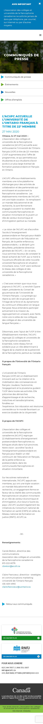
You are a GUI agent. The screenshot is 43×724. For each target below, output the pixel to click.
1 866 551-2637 (22, 667)
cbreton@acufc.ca (11, 566)
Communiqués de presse (18, 77)
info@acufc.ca (9, 670)
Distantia (26, 711)
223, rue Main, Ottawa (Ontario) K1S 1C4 (20, 673)
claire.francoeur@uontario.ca (16, 587)
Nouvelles (10, 92)
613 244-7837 (8, 667)
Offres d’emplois (13, 100)
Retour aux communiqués (19, 604)
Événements (11, 84)
